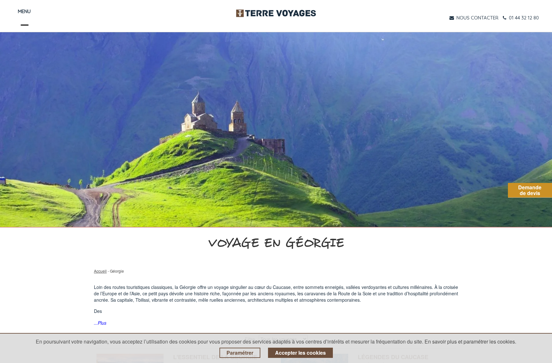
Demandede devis (529, 190)
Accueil (100, 271)
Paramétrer (239, 352)
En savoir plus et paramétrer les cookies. (470, 341)
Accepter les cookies (300, 352)
